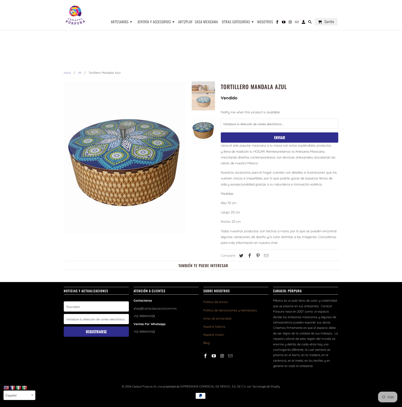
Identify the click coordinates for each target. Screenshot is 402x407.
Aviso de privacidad (217, 318)
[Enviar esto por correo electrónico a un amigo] (265, 255)
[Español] (25, 387)
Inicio (67, 72)
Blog (206, 343)
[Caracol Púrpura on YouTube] (214, 356)
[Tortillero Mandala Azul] (125, 157)
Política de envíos (215, 302)
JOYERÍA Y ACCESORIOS (156, 21)
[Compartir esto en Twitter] (240, 255)
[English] (6, 387)
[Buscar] (310, 23)
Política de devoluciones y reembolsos (230, 310)
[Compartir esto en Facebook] (249, 255)
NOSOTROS (265, 22)
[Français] (13, 387)
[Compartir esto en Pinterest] (257, 255)
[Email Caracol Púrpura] (230, 356)
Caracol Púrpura (142, 386)
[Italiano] (19, 387)
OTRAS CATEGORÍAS (238, 21)
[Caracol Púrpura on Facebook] (205, 356)
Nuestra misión (213, 334)
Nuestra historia (214, 326)
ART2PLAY (185, 22)
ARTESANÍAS (121, 21)
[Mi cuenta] (304, 23)
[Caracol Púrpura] (75, 15)
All (79, 72)
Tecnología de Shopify (266, 386)
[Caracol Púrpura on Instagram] (222, 356)
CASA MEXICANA (206, 22)
